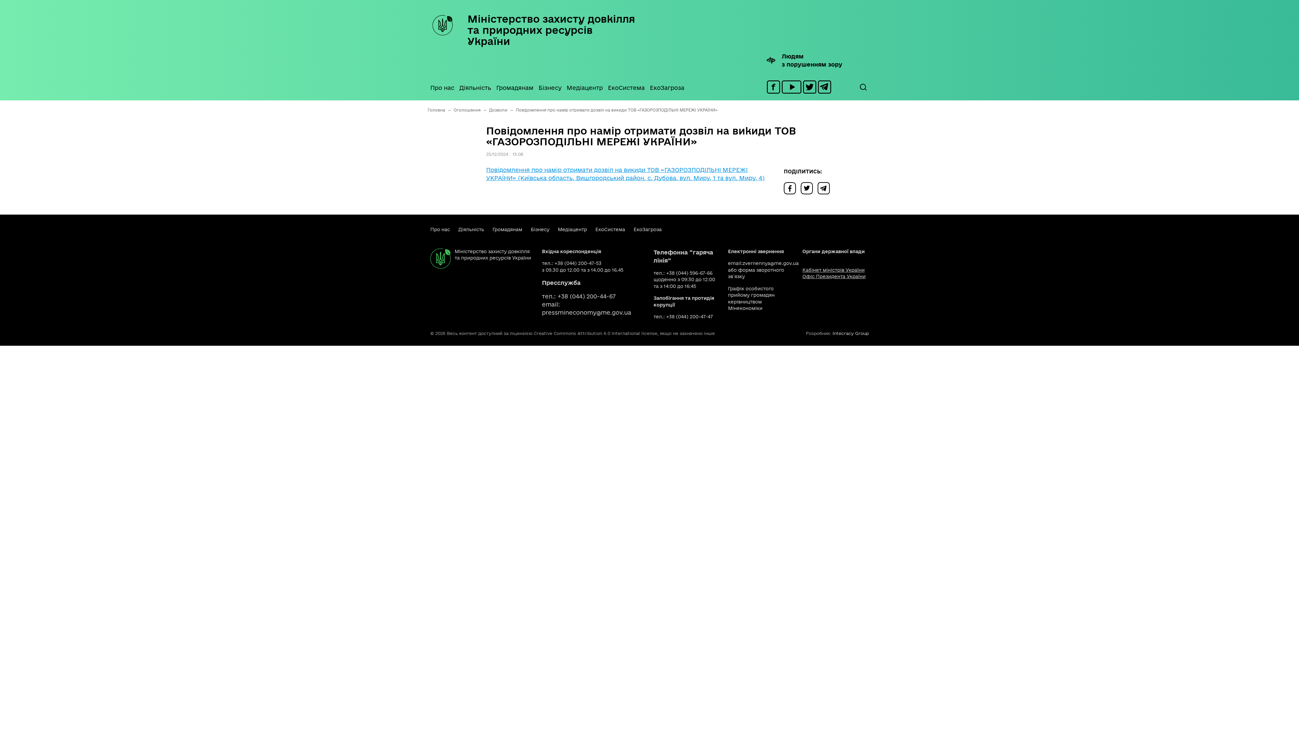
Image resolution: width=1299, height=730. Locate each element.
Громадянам (514, 87)
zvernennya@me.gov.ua (771, 263)
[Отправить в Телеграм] (825, 188)
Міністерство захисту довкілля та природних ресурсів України (551, 30)
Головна (436, 110)
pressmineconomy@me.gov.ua (586, 312)
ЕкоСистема (626, 87)
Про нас (442, 87)
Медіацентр (585, 87)
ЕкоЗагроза (667, 87)
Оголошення (467, 110)
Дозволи (498, 110)
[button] (863, 87)
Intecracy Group (851, 333)
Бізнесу (550, 87)
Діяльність (475, 87)
